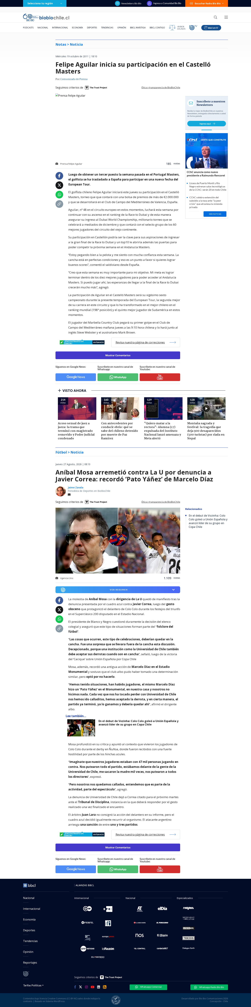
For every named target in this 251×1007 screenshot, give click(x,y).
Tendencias (107, 27)
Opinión (121, 27)
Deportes (92, 27)
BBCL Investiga (138, 27)
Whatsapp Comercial (151, 986)
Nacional (43, 27)
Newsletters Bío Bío (131, 3)
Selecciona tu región (40, 3)
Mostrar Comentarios (117, 355)
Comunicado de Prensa (73, 79)
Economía (77, 27)
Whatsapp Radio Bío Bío (211, 987)
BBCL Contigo (157, 27)
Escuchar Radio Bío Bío (208, 3)
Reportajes (30, 962)
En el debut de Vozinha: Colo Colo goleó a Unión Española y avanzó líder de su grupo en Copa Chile (138, 722)
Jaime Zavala (75, 487)
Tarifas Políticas (32, 985)
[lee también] (82, 727)
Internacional (60, 27)
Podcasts (28, 27)
